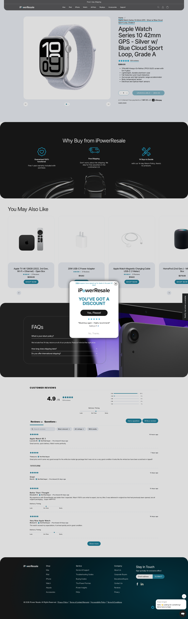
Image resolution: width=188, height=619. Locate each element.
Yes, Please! (94, 312)
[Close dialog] (116, 283)
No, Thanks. (94, 333)
